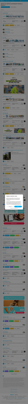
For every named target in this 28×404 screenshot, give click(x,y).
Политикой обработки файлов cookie (16, 204)
